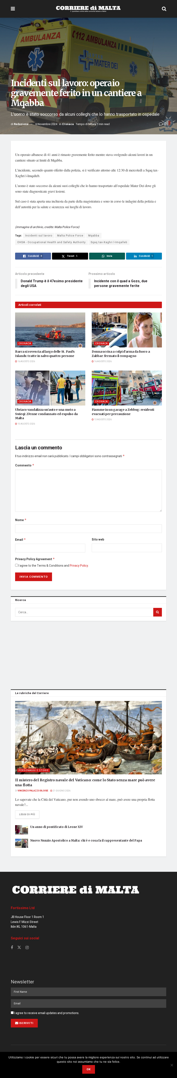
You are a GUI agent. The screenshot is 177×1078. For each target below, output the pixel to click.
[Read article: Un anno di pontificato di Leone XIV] (21, 829)
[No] (171, 1065)
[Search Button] (164, 9)
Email (20, 539)
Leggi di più (29, 814)
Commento (24, 465)
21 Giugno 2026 (61, 790)
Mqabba (93, 236)
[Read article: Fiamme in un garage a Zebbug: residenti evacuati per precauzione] (127, 388)
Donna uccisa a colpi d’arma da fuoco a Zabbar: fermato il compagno (121, 354)
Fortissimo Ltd (23, 908)
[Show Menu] (13, 9)
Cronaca (68, 124)
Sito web (98, 539)
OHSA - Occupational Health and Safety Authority (51, 242)
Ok (89, 1069)
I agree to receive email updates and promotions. (46, 1013)
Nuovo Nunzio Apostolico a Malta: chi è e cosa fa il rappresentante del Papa (86, 840)
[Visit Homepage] (88, 9)
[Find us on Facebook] (12, 947)
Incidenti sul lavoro (38, 236)
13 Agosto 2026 (103, 419)
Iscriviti (26, 1023)
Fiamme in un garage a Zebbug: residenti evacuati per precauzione (123, 412)
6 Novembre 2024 (46, 124)
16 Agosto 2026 (26, 361)
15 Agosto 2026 (26, 423)
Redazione (21, 124)
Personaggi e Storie (34, 770)
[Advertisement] (88, 654)
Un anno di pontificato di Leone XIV (56, 827)
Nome (21, 520)
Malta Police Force (70, 236)
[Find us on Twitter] (19, 947)
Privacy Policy (79, 565)
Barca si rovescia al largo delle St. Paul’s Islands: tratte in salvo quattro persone (45, 354)
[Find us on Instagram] (27, 947)
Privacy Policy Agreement (35, 559)
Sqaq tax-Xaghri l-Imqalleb (109, 242)
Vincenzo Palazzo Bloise (33, 790)
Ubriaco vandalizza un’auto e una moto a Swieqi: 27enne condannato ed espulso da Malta (46, 414)
